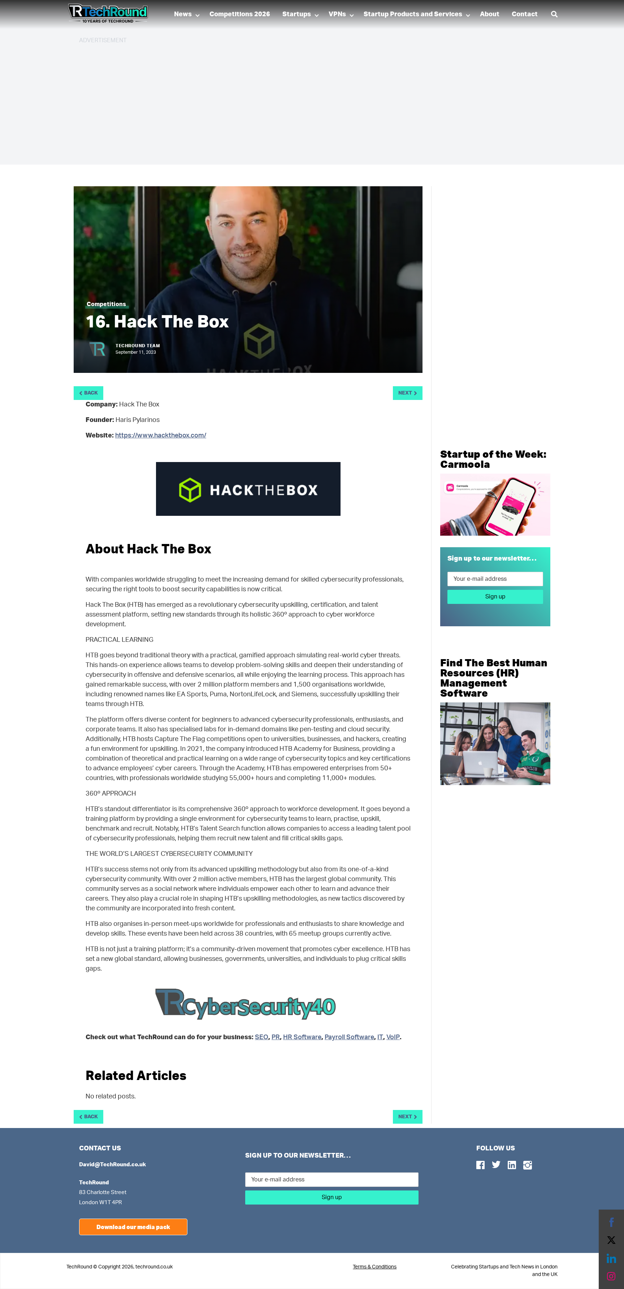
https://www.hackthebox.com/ (160, 435)
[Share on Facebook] (611, 1222)
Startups (296, 14)
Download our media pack (133, 1227)
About (489, 14)
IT (380, 1037)
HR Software (302, 1037)
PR (276, 1037)
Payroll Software (349, 1037)
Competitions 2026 (239, 14)
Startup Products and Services (413, 14)
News (183, 14)
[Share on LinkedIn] (611, 1258)
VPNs (337, 14)
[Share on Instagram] (611, 1276)
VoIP (393, 1037)
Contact (525, 14)
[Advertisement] (295, 101)
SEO (261, 1037)
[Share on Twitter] (611, 1240)
